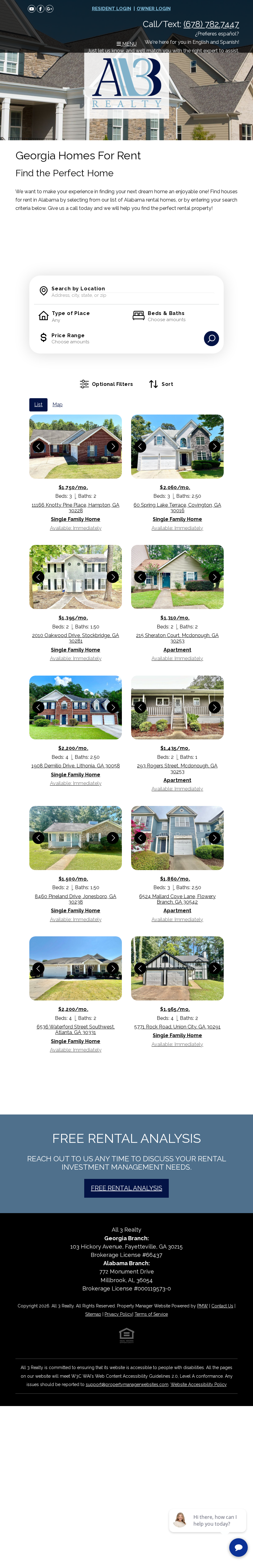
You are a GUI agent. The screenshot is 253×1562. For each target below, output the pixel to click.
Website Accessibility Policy (199, 1384)
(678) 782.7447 (211, 24)
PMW (202, 1305)
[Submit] (211, 338)
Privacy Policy (118, 1314)
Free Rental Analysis (126, 1188)
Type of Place (71, 313)
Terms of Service (151, 1314)
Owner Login (154, 8)
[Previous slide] (38, 446)
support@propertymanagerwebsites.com (127, 1384)
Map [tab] (57, 404)
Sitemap (93, 1314)
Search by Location (78, 288)
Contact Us (222, 1305)
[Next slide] (113, 446)
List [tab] (38, 404)
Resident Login (111, 8)
